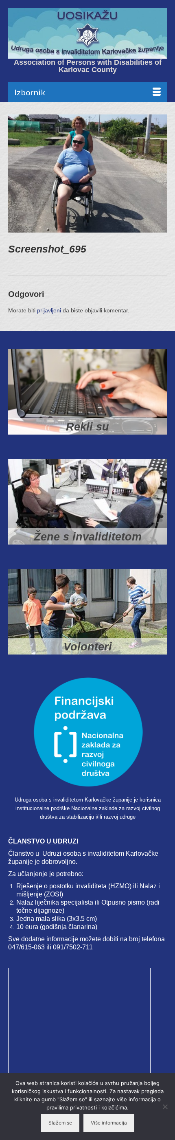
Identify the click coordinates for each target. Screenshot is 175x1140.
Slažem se (60, 1123)
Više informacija (109, 1123)
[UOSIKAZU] (87, 33)
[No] (165, 1107)
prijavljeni (49, 310)
